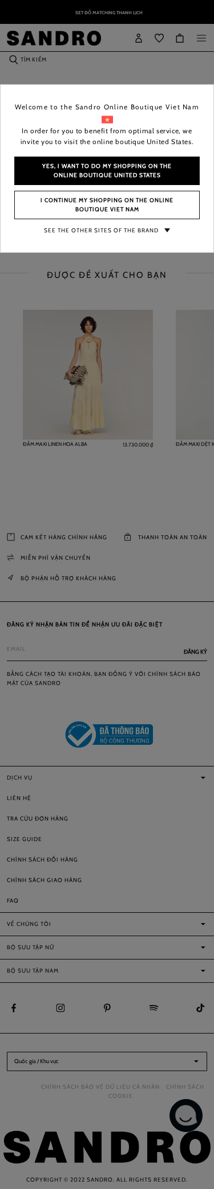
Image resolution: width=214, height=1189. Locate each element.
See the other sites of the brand (101, 230)
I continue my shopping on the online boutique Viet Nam (107, 204)
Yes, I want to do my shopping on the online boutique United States (107, 170)
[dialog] (107, 594)
